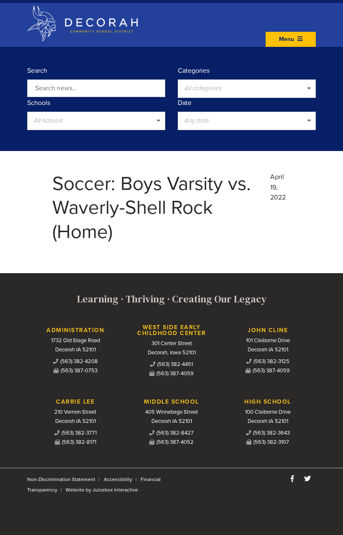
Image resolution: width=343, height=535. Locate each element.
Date (185, 103)
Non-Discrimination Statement (61, 479)
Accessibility (118, 479)
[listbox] (247, 88)
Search (37, 71)
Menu (287, 39)
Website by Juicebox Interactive (102, 490)
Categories (194, 71)
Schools (38, 103)
